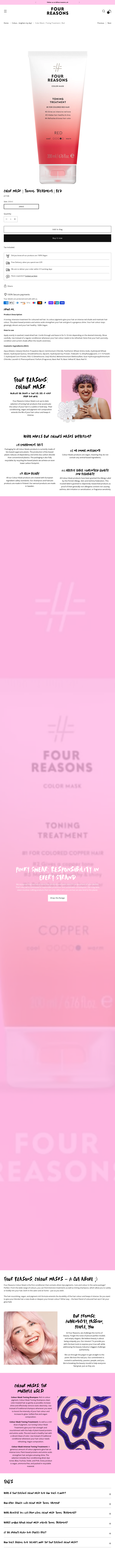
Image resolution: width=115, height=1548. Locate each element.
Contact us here (31, 276)
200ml (21, 206)
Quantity (7, 214)
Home (6, 23)
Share (10, 286)
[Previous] (36, 2)
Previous (100, 23)
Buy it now (57, 238)
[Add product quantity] (6, 219)
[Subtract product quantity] (14, 219)
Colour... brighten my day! (22, 23)
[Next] (79, 2)
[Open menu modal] (5, 11)
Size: (8, 201)
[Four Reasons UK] (57, 11)
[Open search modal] (104, 11)
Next (109, 23)
